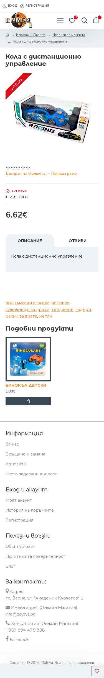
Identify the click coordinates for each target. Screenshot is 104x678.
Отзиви (78, 240)
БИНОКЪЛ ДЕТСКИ (26, 385)
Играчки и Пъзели (30, 35)
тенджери (62, 310)
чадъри (83, 310)
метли (45, 316)
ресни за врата (21, 316)
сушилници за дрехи (27, 310)
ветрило (60, 303)
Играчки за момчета (68, 35)
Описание (29, 240)
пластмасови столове (28, 303)
